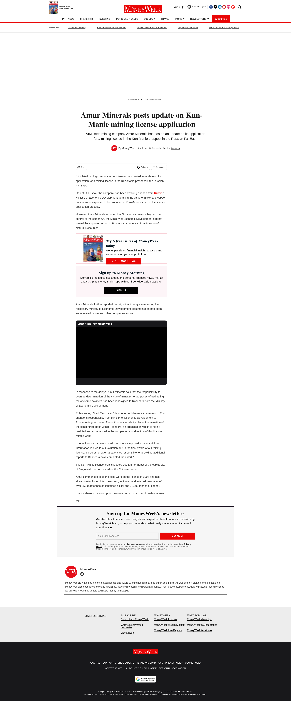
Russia (158, 193)
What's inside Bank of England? (152, 27)
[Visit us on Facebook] (211, 7)
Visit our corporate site (183, 695)
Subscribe (221, 19)
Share (83, 167)
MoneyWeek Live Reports (168, 633)
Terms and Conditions (150, 666)
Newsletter (160, 167)
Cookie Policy (193, 666)
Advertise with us (116, 671)
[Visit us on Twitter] (215, 7)
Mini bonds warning (77, 27)
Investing (104, 19)
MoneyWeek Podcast (165, 622)
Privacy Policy (174, 666)
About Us (95, 666)
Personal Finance (127, 19)
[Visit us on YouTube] (224, 7)
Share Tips (86, 19)
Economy (149, 19)
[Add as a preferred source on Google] (145, 682)
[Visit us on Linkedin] (220, 7)
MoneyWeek (129, 148)
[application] (121, 352)
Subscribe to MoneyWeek (135, 622)
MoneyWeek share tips (199, 622)
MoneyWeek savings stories (202, 628)
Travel (165, 19)
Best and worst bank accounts (111, 27)
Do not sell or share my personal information (157, 671)
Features (175, 148)
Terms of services (135, 544)
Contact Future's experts (118, 666)
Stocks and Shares (153, 99)
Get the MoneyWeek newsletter (132, 629)
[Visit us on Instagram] (228, 7)
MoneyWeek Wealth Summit (169, 628)
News (71, 19)
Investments (133, 99)
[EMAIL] (82, 574)
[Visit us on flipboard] (233, 7)
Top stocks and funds (188, 27)
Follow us (145, 167)
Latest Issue (127, 636)
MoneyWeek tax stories (199, 633)
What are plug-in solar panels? (224, 27)
